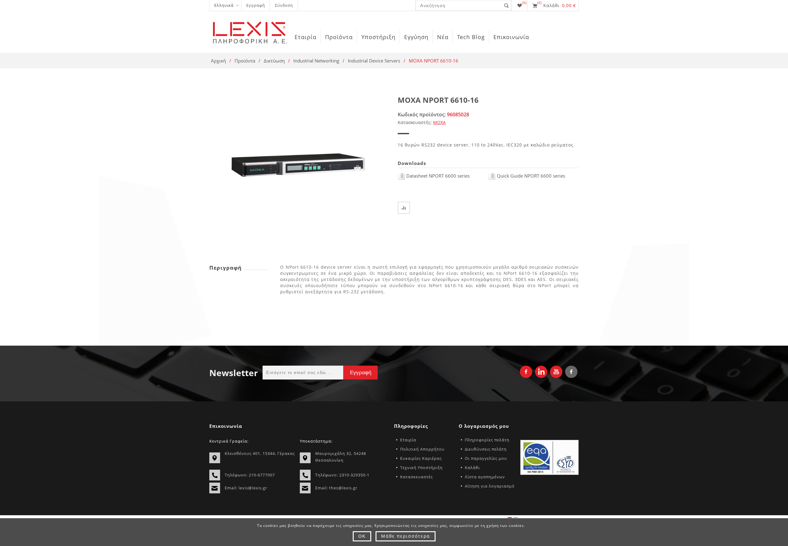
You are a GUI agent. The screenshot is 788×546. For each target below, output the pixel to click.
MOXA (439, 122)
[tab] (238, 267)
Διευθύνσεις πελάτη (486, 449)
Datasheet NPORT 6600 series (437, 176)
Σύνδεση (284, 5)
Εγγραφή (255, 5)
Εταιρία (408, 440)
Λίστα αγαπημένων (485, 477)
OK (362, 536)
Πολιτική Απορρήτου (422, 449)
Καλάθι (472, 467)
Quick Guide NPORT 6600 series (530, 176)
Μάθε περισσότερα (405, 536)
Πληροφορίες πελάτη (487, 440)
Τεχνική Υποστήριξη (421, 467)
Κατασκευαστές (416, 477)
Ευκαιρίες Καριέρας (421, 458)
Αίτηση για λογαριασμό (490, 486)
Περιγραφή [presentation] (225, 267)
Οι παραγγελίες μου (486, 458)
